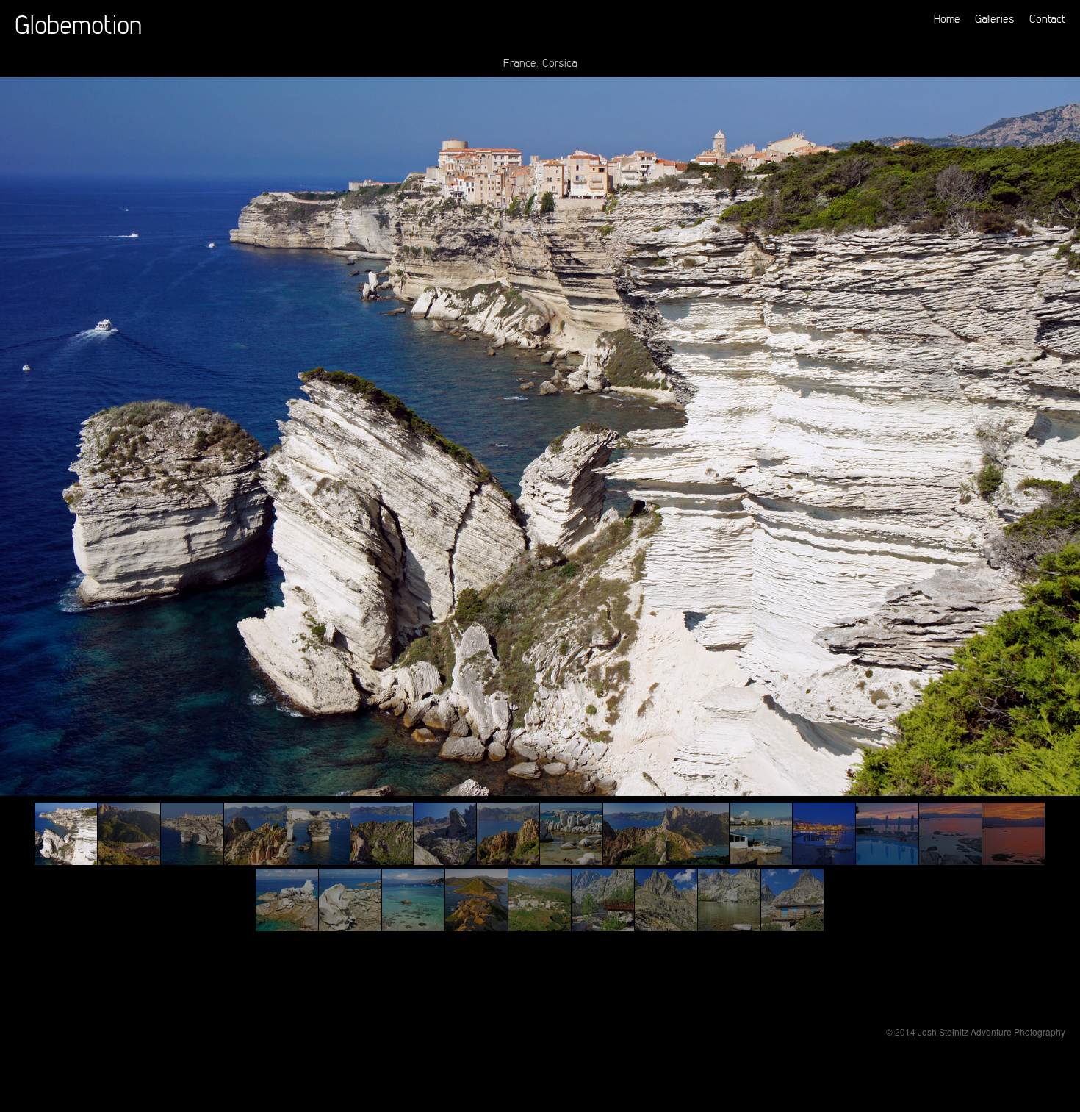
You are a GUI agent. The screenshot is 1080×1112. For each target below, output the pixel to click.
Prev (16, 543)
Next (1063, 543)
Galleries (995, 18)
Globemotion (78, 23)
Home (947, 18)
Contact (1047, 18)
